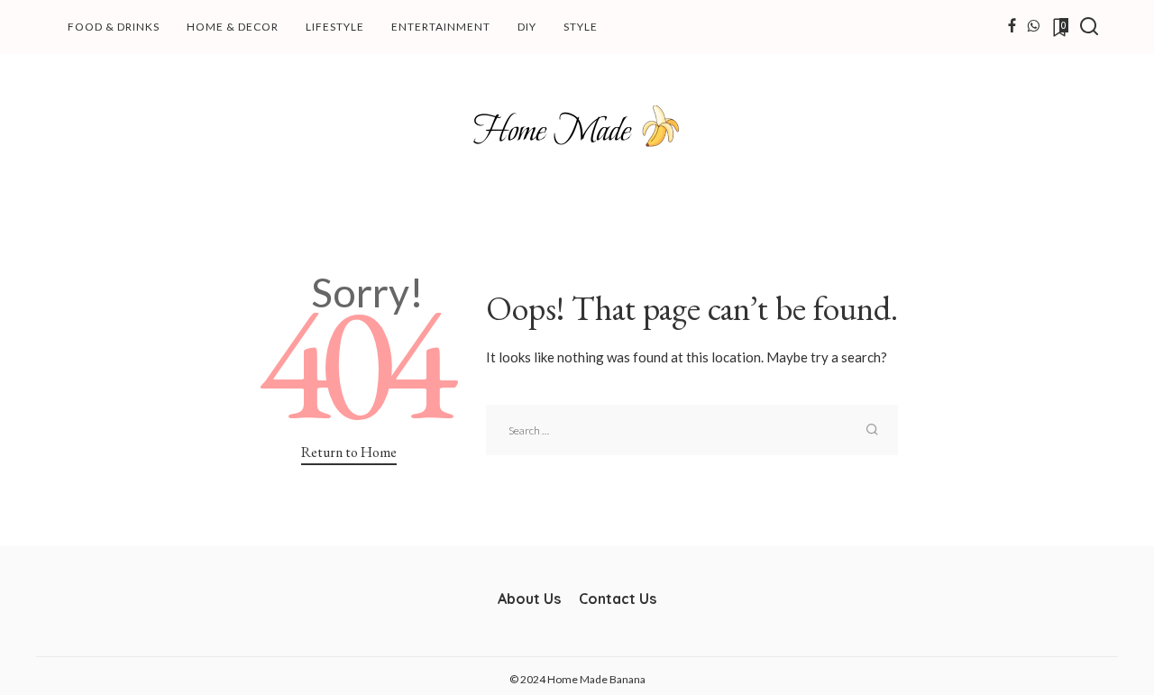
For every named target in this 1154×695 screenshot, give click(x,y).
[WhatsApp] (1033, 27)
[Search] (1089, 27)
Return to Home (349, 452)
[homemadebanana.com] (577, 126)
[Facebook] (1012, 27)
